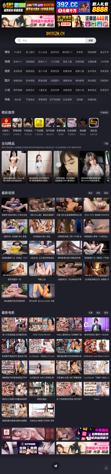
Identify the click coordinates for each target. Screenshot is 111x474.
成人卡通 (42, 71)
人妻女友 (42, 90)
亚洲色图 (30, 80)
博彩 (7, 52)
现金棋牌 (92, 52)
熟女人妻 (67, 61)
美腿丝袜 (67, 80)
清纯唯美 (79, 80)
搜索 (91, 40)
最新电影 (8, 312)
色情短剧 (92, 99)
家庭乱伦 (30, 90)
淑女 (98, 312)
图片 (7, 80)
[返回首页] (106, 468)
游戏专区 (55, 52)
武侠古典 (55, 90)
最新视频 (8, 193)
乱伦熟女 (92, 71)
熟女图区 (92, 80)
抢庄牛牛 (104, 52)
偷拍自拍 (30, 71)
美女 (90, 193)
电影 (7, 71)
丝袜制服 (79, 61)
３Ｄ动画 (55, 61)
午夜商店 (30, 99)
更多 (106, 193)
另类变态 (104, 71)
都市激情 (18, 90)
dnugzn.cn (55, 33)
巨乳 (98, 193)
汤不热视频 (55, 99)
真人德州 (30, 52)
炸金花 (79, 52)
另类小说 (79, 90)
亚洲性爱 (18, 71)
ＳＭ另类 (104, 61)
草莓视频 (42, 99)
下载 (106, 143)
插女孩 (18, 99)
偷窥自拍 (18, 80)
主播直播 (92, 61)
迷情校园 (67, 90)
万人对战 (42, 52)
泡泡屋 (79, 99)
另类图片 (104, 80)
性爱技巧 (104, 90)
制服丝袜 (67, 71)
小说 (7, 90)
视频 (7, 61)
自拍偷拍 (30, 61)
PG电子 (18, 52)
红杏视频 (67, 99)
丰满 (90, 312)
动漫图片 (55, 80)
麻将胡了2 (67, 52)
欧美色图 (42, 80)
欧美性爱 (55, 71)
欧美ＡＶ (42, 61)
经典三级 (79, 71)
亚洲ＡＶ (18, 61)
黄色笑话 (92, 90)
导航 (7, 99)
